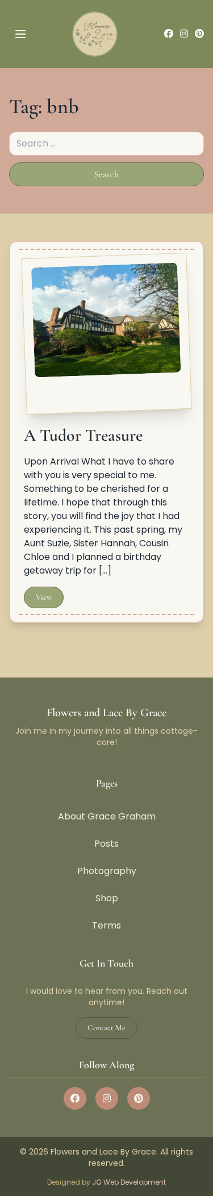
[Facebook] (168, 34)
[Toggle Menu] (17, 34)
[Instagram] (184, 34)
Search (112, 177)
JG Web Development (129, 1182)
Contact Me (106, 1027)
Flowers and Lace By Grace (106, 713)
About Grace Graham (107, 816)
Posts (106, 843)
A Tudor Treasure (83, 435)
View (44, 597)
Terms (106, 925)
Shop (106, 898)
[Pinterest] (199, 34)
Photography (106, 870)
